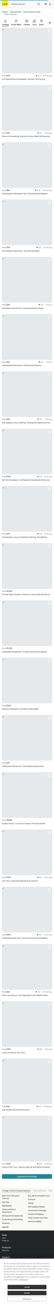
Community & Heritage (37, 1210)
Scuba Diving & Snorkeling (12, 1219)
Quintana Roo (15, 11)
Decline (27, 1293)
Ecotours (31, 1199)
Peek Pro (5, 1250)
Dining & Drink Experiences (12, 1215)
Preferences (27, 1299)
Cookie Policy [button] (19, 1277)
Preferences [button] (24, 1280)
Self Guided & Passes (36, 1206)
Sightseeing (7, 1205)
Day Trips (5, 1202)
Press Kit (5, 1240)
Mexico (5, 11)
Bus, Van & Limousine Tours (38, 1195)
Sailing (30, 1203)
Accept (27, 1287)
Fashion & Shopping (36, 1214)
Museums (6, 1223)
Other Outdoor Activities (38, 1218)
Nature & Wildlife (34, 1221)
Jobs (4, 1238)
